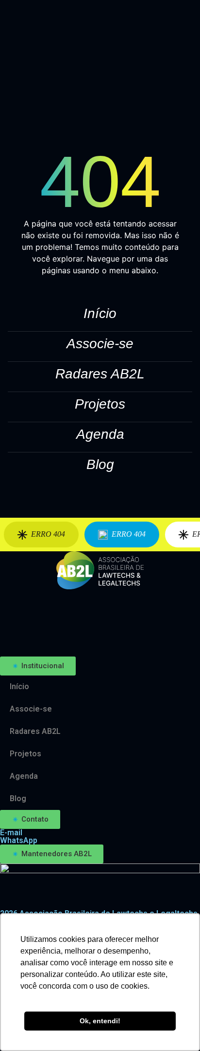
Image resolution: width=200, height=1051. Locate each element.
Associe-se (100, 343)
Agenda (100, 434)
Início (100, 313)
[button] (38, 666)
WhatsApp (18, 840)
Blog (100, 464)
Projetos (100, 404)
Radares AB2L (100, 373)
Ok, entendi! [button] (100, 1021)
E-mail (11, 832)
